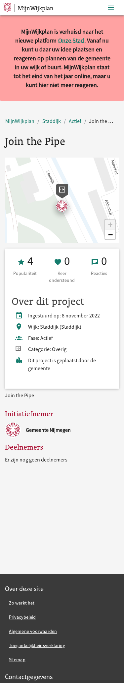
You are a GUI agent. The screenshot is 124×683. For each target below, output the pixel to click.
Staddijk (51, 121)
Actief (75, 121)
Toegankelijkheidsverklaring (37, 645)
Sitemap (17, 660)
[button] (110, 224)
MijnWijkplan (19, 121)
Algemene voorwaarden (33, 631)
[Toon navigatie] (111, 7)
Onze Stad (71, 40)
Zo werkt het (21, 603)
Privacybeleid (22, 617)
